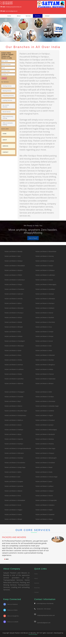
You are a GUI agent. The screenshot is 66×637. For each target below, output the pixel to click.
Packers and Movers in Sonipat (44, 331)
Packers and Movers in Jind (12, 477)
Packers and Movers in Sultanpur (45, 270)
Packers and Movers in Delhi (44, 392)
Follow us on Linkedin (12, 622)
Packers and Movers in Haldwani (45, 308)
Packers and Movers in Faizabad (14, 396)
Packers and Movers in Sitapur (13, 284)
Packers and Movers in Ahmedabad (15, 500)
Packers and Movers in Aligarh (44, 415)
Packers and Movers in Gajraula (14, 439)
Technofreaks (33, 634)
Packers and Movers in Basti (13, 401)
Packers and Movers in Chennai (45, 374)
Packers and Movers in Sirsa (44, 327)
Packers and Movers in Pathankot (45, 355)
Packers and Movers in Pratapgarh (14, 392)
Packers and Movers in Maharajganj (46, 284)
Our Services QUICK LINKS (7, 102)
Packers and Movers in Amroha (14, 298)
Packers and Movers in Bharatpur (14, 346)
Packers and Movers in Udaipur (45, 491)
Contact (47, 16)
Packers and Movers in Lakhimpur (45, 275)
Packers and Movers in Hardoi (44, 280)
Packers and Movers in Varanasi (45, 294)
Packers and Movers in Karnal (44, 341)
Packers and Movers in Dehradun (14, 453)
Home (9, 16)
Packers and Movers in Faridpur (45, 396)
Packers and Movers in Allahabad (45, 298)
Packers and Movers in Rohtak (13, 322)
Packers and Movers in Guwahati (45, 514)
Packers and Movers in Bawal (44, 467)
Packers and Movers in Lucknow (45, 261)
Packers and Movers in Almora (13, 317)
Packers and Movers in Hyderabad (45, 379)
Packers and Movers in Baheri (13, 303)
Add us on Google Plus (13, 616)
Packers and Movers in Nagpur (13, 510)
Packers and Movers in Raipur (44, 519)
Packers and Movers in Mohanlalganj (46, 429)
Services (28, 16)
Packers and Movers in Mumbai (45, 360)
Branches (37, 16)
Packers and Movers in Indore (13, 514)
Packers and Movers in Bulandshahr (46, 251)
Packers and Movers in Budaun (14, 270)
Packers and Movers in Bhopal (13, 519)
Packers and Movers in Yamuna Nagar (46, 477)
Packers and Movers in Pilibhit (13, 275)
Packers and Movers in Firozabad (45, 420)
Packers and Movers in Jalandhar (14, 379)
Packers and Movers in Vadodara (45, 505)
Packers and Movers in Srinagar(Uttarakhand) (18, 448)
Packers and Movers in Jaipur (44, 481)
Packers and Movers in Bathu (13, 472)
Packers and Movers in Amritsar (14, 364)
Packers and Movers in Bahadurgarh (46, 458)
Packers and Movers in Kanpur (44, 265)
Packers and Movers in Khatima (45, 444)
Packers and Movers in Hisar (13, 331)
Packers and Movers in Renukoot (14, 308)
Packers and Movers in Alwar (44, 350)
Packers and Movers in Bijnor (13, 434)
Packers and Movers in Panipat (44, 336)
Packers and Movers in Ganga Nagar (15, 467)
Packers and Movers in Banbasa (45, 439)
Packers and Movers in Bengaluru (45, 364)
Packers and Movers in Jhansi (13, 425)
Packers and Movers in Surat (13, 505)
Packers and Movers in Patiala (13, 374)
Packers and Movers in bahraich (14, 294)
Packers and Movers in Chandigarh (15, 341)
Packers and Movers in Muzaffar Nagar (16, 411)
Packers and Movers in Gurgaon (14, 481)
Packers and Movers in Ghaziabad (45, 401)
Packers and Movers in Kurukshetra (15, 462)
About (19, 16)
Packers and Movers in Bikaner (13, 491)
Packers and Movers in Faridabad (45, 462)
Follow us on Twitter (12, 610)
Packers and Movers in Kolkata (44, 369)
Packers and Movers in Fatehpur (14, 429)
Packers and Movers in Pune (13, 495)
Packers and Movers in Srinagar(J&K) (46, 500)
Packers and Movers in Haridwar (14, 458)
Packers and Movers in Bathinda (14, 383)
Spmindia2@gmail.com (11, 11)
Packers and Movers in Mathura (14, 420)
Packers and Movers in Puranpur (14, 313)
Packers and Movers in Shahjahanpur (15, 415)
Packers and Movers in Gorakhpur (45, 289)
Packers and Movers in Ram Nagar (45, 448)
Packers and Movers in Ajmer (13, 350)
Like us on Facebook (12, 604)
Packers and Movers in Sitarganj (45, 453)
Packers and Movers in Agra (13, 256)
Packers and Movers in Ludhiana (14, 369)
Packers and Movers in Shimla (13, 360)
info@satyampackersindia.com (13, 7)
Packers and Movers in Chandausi (14, 289)
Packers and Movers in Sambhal (45, 411)
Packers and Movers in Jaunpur (45, 425)
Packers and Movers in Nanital (44, 313)
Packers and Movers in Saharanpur (15, 280)
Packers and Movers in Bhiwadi (14, 327)
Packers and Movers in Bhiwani (45, 383)
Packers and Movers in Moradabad (15, 265)
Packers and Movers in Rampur (14, 261)
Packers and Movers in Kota (43, 346)
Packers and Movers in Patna (13, 355)
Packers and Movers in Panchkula (45, 322)
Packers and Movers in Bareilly (13, 251)
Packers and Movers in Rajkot (44, 510)
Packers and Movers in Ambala (13, 336)
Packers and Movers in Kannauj (45, 256)
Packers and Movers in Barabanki (45, 434)
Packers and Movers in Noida (44, 472)
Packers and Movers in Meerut (13, 406)
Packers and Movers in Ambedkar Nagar (47, 406)
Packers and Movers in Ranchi (44, 495)
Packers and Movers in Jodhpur (45, 486)
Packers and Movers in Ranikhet (45, 317)
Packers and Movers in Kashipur (14, 444)
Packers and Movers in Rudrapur (45, 303)
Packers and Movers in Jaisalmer (14, 486)
